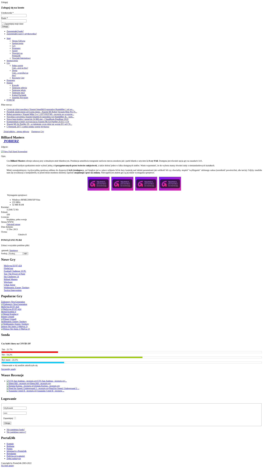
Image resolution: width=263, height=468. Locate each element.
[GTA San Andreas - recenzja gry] (22, 381)
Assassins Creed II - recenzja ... (50, 391)
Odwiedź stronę (13, 224)
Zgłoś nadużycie (14, 458)
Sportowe (13, 250)
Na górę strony (7, 465)
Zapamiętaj (8, 418)
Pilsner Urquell (7, 316)
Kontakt (10, 444)
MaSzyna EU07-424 (13, 265)
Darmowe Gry (37, 131)
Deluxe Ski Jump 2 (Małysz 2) (14, 326)
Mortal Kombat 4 (8, 311)
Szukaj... (5, 253)
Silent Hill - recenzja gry (40, 383)
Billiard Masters (11, 279)
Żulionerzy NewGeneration (13, 302)
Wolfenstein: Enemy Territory (16, 287)
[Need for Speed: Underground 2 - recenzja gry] (28, 388)
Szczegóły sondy (8, 369)
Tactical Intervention (13, 290)
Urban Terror (9, 285)
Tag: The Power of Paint (14, 274)
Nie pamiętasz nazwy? (16, 432)
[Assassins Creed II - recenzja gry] (22, 391)
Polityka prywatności (16, 456)
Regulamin (11, 453)
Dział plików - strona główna (16, 131)
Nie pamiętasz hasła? (16, 429)
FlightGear (8, 268)
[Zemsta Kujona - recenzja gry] (20, 386)
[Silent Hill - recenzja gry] (18, 383)
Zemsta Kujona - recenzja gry (47, 386)
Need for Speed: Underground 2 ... (64, 388)
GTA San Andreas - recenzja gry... (52, 381)
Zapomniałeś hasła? (15, 31)
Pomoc (10, 448)
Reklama (10, 446)
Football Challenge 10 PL (15, 271)
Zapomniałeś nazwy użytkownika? (22, 34)
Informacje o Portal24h (16, 451)
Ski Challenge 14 (11, 276)
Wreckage (8, 282)
